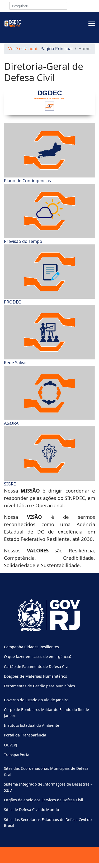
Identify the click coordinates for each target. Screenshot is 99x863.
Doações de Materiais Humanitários (35, 676)
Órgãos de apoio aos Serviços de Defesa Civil (43, 799)
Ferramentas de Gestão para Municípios (39, 685)
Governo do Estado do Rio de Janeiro (36, 699)
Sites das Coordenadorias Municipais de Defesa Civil (46, 771)
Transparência (16, 754)
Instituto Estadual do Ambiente (31, 725)
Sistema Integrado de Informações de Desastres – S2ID (48, 787)
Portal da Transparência (25, 735)
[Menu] (91, 24)
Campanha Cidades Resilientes (31, 646)
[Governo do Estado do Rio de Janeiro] (49, 615)
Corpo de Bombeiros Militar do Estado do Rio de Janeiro (46, 712)
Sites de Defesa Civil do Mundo (31, 809)
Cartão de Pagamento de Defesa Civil (36, 666)
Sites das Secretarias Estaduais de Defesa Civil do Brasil (48, 822)
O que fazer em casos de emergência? (38, 656)
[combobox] (38, 6)
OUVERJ (10, 744)
